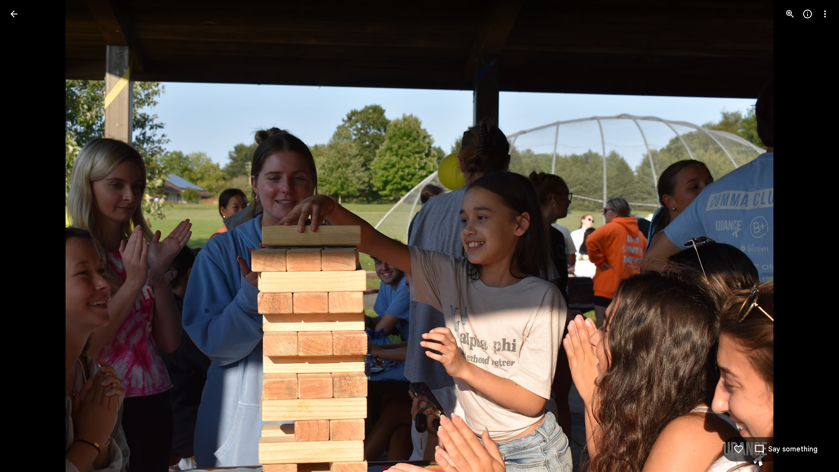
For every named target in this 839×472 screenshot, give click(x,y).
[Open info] (807, 14)
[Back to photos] (13, 13)
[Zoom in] (790, 14)
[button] (24, 236)
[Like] (738, 449)
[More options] (825, 14)
